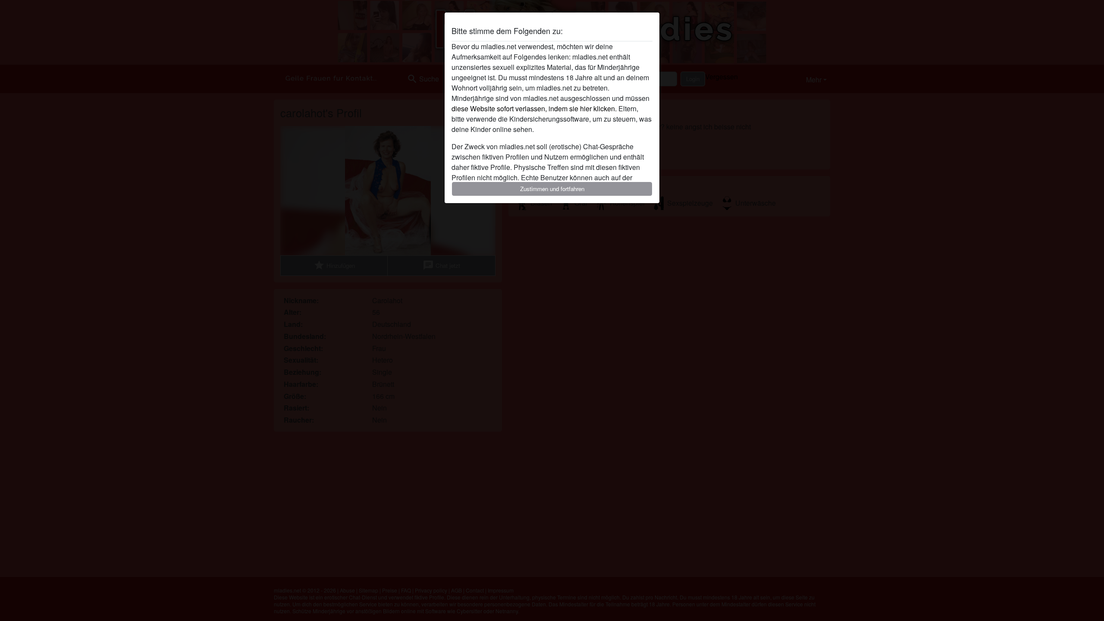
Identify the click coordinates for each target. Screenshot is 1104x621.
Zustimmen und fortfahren (552, 189)
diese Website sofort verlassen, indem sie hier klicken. (534, 108)
